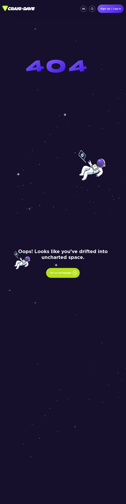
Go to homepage (60, 272)
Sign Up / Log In (110, 8)
